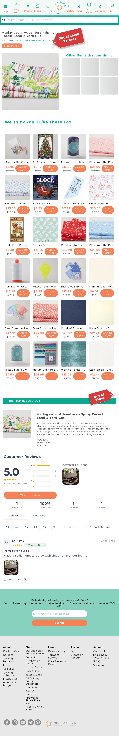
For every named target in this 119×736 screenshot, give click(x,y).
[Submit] (5, 20)
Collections (33, 687)
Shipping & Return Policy (101, 656)
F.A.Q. (97, 661)
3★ (26, 527)
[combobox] (59, 20)
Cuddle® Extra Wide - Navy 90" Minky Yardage (73, 328)
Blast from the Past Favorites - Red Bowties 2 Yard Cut (45, 328)
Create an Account (77, 656)
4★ (17, 527)
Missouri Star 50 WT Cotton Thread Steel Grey (17, 369)
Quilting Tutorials (8, 674)
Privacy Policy (56, 651)
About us (9, 668)
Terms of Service (53, 656)
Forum (7, 665)
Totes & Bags (34, 674)
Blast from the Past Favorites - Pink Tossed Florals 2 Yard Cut (101, 162)
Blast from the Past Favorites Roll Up (17, 328)
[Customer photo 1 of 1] (70, 476)
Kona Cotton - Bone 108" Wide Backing (101, 328)
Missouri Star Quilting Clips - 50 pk (17, 162)
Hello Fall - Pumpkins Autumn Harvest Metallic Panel (17, 245)
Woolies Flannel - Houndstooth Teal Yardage (73, 369)
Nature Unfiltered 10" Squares (45, 369)
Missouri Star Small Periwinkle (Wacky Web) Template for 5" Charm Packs (45, 286)
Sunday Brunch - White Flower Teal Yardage (45, 245)
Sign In (75, 651)
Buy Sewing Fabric (33, 662)
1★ (44, 527)
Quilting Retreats (8, 660)
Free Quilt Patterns (32, 692)
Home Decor (34, 667)
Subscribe (32, 657)
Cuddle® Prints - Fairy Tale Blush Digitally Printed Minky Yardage (101, 203)
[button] (5, 8)
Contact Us (100, 651)
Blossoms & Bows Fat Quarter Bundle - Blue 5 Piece (73, 286)
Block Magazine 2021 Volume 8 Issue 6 (45, 203)
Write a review (30, 495)
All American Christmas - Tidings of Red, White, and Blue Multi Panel (45, 162)
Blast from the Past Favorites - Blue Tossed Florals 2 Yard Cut (101, 245)
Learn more (10, 46)
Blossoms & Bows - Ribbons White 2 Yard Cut (17, 203)
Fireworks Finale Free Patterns (33, 700)
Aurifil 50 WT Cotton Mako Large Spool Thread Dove (17, 286)
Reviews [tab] (14, 515)
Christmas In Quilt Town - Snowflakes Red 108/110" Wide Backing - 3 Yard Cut (73, 245)
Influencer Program (9, 684)
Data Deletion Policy (57, 662)
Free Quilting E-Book (36, 708)
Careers (8, 654)
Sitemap (98, 665)
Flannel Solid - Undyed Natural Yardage (101, 286)
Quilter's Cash (11, 651)
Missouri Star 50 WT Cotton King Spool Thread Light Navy (73, 162)
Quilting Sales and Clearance (35, 652)
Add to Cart (22, 168)
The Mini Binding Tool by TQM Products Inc (73, 203)
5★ (8, 527)
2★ (36, 527)
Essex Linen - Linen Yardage (101, 369)
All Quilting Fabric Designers (33, 681)
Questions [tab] (38, 515)
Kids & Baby (33, 670)
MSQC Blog (10, 678)
